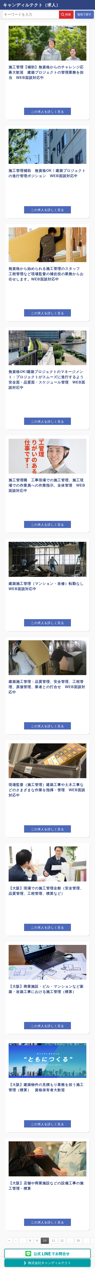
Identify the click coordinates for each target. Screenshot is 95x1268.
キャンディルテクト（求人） (32, 5)
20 (78, 1240)
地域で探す (84, 14)
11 (53, 1240)
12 (62, 1240)
